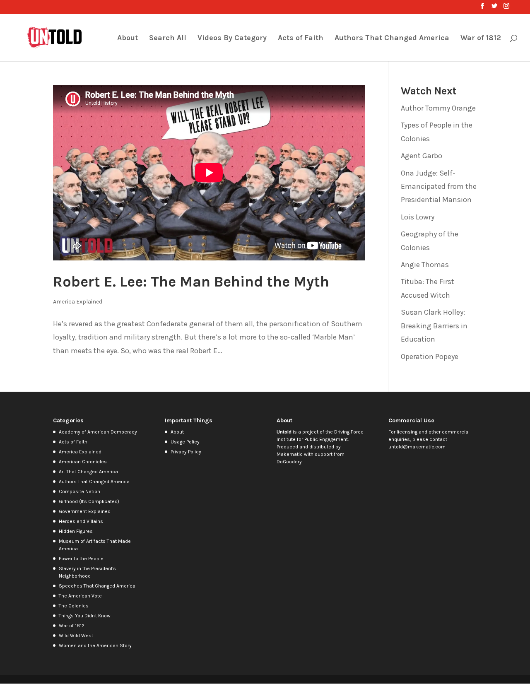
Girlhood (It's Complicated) (89, 501)
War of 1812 (480, 38)
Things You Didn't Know (85, 616)
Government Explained (85, 511)
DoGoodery (289, 462)
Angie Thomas (425, 264)
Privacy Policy (186, 452)
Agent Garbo (421, 155)
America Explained (77, 301)
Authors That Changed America (392, 38)
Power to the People (81, 558)
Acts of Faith (300, 38)
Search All (167, 38)
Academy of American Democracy (98, 432)
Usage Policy (185, 442)
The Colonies (74, 606)
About (127, 38)
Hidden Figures (76, 531)
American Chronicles (83, 462)
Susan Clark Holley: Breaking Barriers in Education (434, 326)
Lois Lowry (417, 217)
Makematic (290, 454)
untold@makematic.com (417, 447)
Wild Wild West (76, 635)
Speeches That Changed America (97, 586)
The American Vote (80, 596)
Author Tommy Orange (438, 108)
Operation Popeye (429, 356)
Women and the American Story (95, 645)
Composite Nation (79, 491)
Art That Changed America (88, 471)
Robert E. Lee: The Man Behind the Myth (191, 281)
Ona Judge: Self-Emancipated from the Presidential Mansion (439, 187)
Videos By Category (232, 38)
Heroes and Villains (81, 521)
